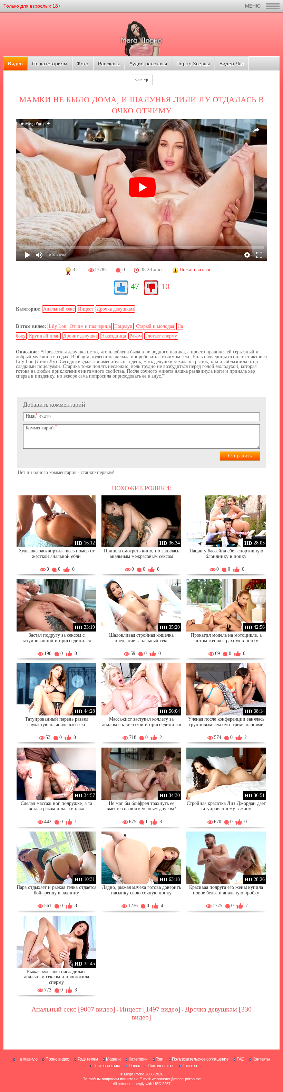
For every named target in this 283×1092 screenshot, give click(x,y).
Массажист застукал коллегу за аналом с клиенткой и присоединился (141, 721)
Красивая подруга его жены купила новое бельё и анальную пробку (226, 890)
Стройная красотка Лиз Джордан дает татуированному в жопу (226, 806)
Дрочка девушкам (115, 309)
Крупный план (44, 336)
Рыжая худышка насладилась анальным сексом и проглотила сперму (56, 977)
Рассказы (109, 63)
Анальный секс (59, 309)
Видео (15, 63)
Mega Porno (134, 1074)
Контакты (261, 1059)
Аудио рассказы (148, 63)
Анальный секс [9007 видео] (73, 1009)
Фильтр (141, 79)
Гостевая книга (107, 1065)
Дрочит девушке (80, 336)
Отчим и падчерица (90, 326)
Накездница (113, 336)
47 (135, 286)
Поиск (134, 1065)
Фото (83, 63)
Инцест (85, 309)
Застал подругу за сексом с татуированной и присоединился (56, 638)
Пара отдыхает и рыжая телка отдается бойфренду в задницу (56, 890)
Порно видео (57, 1059)
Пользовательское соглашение (200, 1059)
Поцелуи (123, 326)
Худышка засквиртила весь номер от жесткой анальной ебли (57, 553)
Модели (113, 1059)
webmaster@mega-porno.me (176, 1079)
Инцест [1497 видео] (150, 1009)
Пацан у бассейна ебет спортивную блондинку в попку (226, 553)
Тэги (160, 1059)
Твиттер (190, 1065)
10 (165, 286)
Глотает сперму (161, 336)
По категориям (49, 63)
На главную (27, 1059)
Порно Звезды (193, 63)
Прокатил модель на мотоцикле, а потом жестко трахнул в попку (226, 638)
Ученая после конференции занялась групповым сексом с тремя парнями (226, 721)
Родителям (88, 1059)
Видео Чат (231, 63)
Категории (138, 1059)
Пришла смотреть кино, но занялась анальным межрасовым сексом (141, 553)
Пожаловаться (161, 1065)
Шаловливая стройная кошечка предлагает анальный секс (141, 638)
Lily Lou (57, 326)
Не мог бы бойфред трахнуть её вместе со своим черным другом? (141, 806)
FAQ (240, 1059)
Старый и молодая (155, 326)
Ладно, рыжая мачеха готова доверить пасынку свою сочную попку (141, 890)
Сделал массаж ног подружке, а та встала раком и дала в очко (56, 806)
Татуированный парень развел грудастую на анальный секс (56, 721)
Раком (135, 336)
